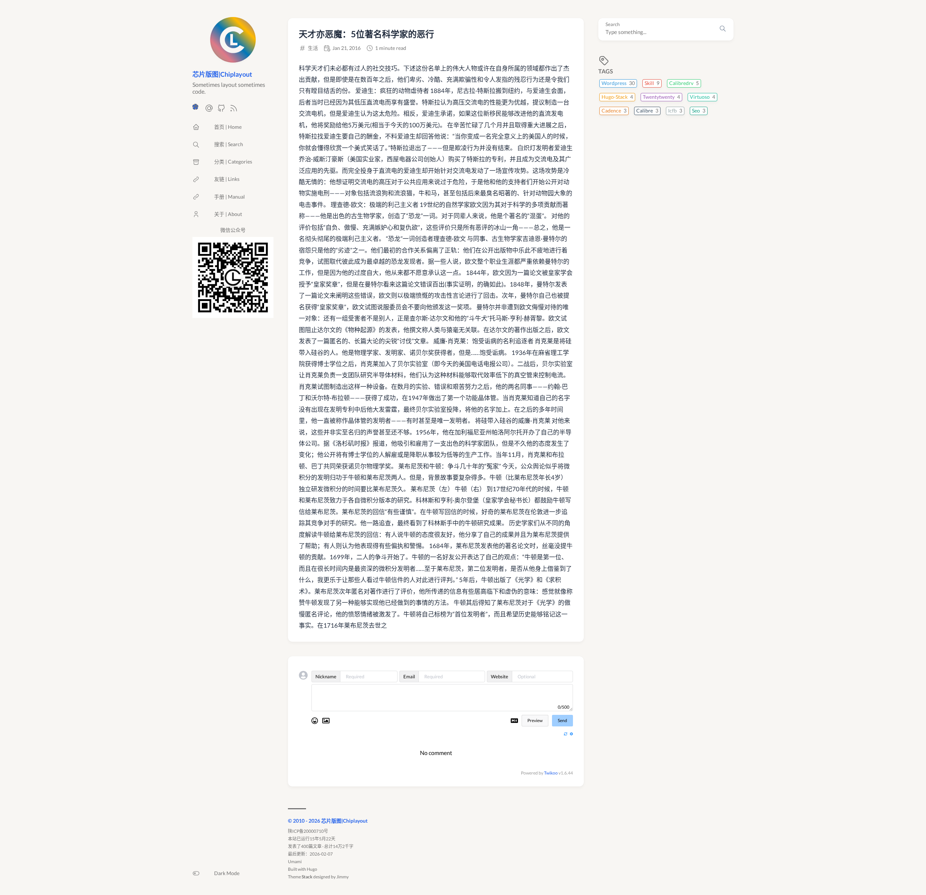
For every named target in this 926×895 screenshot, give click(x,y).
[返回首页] (233, 59)
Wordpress (618, 83)
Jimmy (342, 876)
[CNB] (196, 110)
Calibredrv (684, 83)
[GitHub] (221, 110)
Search (613, 24)
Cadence (614, 110)
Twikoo (551, 773)
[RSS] (233, 110)
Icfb (675, 110)
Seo (698, 110)
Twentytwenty (661, 97)
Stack (307, 876)
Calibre (647, 110)
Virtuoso (702, 97)
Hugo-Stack (617, 97)
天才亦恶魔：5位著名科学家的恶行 (366, 34)
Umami (295, 861)
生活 (313, 48)
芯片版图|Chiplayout (222, 74)
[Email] (209, 110)
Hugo (312, 869)
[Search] (723, 29)
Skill (652, 83)
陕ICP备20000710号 (308, 831)
